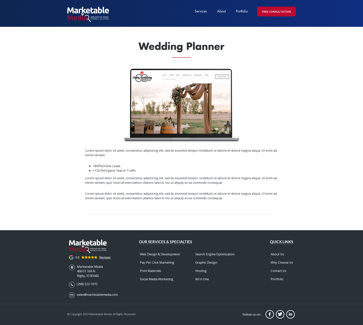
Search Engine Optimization (215, 254)
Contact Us (278, 271)
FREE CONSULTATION (276, 11)
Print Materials (150, 271)
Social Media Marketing (156, 279)
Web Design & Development (160, 254)
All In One (202, 279)
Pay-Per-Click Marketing (157, 262)
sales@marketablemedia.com (97, 295)
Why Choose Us (282, 262)
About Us (277, 254)
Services (201, 11)
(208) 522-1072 (87, 284)
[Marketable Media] (88, 14)
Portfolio (242, 11)
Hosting (201, 271)
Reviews (105, 257)
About (221, 11)
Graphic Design (206, 262)
